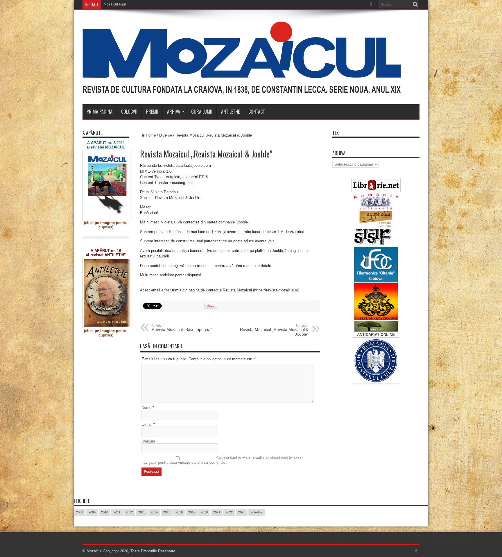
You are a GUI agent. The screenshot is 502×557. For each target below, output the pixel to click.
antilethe (256, 512)
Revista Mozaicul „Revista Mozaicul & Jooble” (274, 330)
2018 (204, 512)
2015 (166, 512)
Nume (146, 407)
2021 (216, 512)
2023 (241, 512)
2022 (229, 512)
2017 (191, 512)
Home (151, 135)
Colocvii (129, 111)
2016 (179, 512)
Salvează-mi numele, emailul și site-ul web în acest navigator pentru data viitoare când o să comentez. (222, 460)
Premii (152, 111)
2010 (104, 512)
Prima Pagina (99, 111)
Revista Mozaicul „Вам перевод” (182, 328)
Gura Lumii (201, 111)
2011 (117, 512)
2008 (79, 512)
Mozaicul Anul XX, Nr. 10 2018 (127, 4)
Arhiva (173, 111)
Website (148, 441)
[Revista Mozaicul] (242, 90)
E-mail (146, 424)
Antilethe (230, 111)
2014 (154, 512)
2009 (92, 512)
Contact (256, 111)
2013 (141, 512)
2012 (129, 512)
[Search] (415, 4)
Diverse (165, 135)
